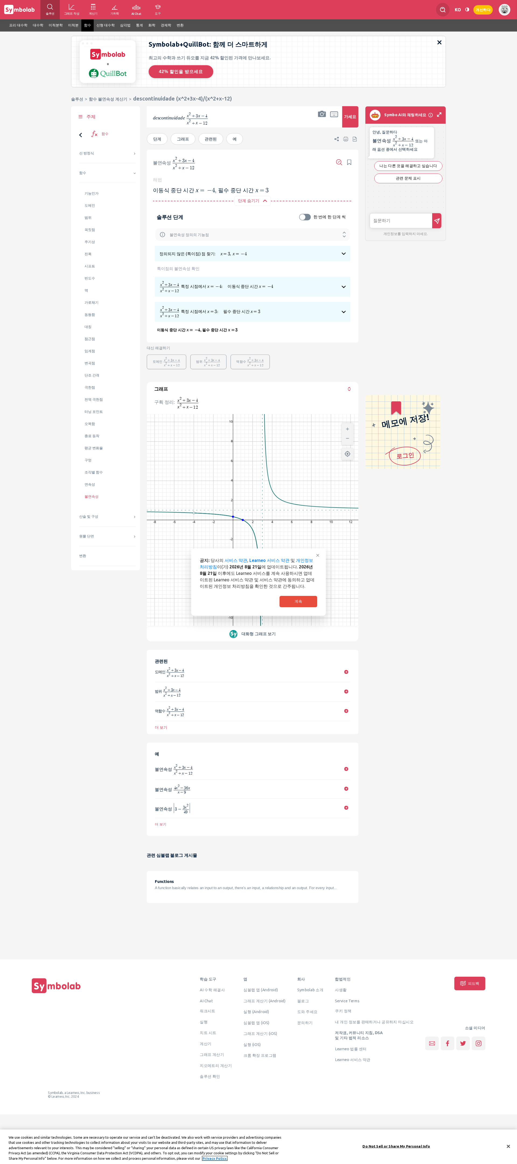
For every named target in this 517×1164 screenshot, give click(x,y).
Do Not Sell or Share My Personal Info (396, 1146)
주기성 (90, 242)
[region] (258, 1147)
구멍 (88, 460)
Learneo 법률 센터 (350, 1048)
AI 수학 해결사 (212, 989)
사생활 (341, 989)
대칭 (88, 327)
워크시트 (207, 1011)
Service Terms (347, 1001)
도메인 (90, 205)
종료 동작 (92, 436)
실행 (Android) (256, 1011)
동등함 (90, 315)
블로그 (303, 1001)
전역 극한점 (94, 400)
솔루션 (77, 99)
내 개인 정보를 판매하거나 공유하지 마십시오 (374, 1022)
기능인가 (92, 193)
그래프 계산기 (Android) (264, 1001)
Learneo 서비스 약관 (269, 560)
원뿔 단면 (86, 536)
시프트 (90, 266)
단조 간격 (92, 375)
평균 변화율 (94, 448)
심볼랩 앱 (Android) (260, 989)
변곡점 (90, 363)
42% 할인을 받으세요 (181, 71)
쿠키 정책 (343, 1011)
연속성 (90, 484)
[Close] (508, 1146)
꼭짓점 (90, 230)
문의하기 (305, 1022)
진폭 (88, 254)
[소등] (467, 9)
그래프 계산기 (212, 1054)
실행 (204, 1022)
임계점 (90, 351)
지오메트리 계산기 (216, 1065)
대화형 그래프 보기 (259, 634)
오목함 (90, 424)
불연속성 (92, 497)
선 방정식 (86, 153)
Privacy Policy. (214, 1158)
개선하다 (483, 9)
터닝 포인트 (94, 412)
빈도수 (90, 278)
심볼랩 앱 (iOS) (256, 1022)
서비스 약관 (236, 560)
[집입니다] (56, 993)
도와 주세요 (307, 1011)
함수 (82, 173)
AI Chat (206, 1001)
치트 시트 (208, 1033)
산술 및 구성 (88, 516)
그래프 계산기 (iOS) (260, 1033)
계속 (298, 601)
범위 (88, 218)
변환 (82, 556)
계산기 (205, 1043)
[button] (322, 120)
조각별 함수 (94, 472)
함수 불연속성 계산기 (108, 99)
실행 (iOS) (252, 1044)
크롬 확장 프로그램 (259, 1055)
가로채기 (92, 303)
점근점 (90, 339)
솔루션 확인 (210, 1076)
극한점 (90, 387)
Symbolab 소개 (310, 989)
